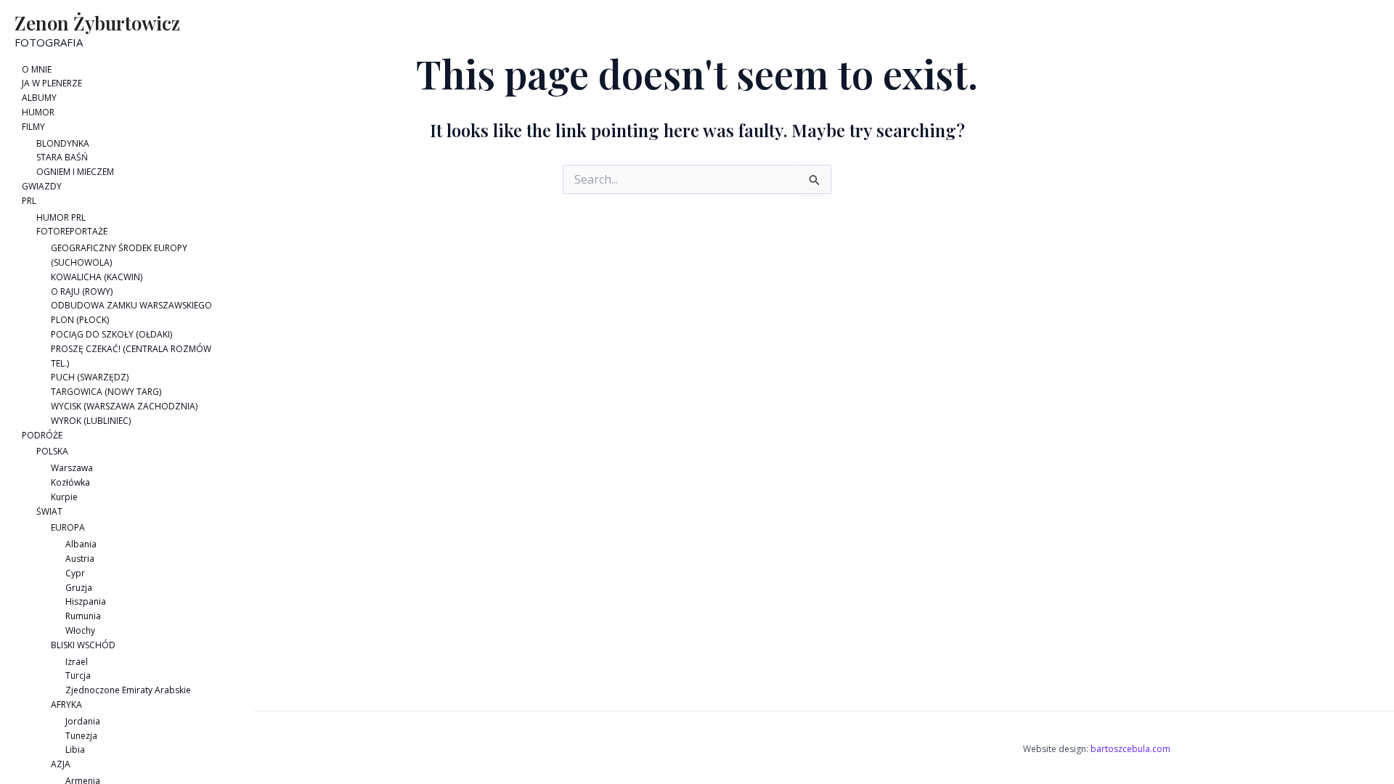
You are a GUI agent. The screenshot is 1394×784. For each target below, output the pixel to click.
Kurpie (64, 497)
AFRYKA (66, 704)
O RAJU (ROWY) (82, 291)
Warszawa (72, 468)
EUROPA (68, 527)
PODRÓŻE (42, 435)
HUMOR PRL (61, 217)
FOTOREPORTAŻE (71, 231)
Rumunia (83, 616)
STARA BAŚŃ (62, 157)
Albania (81, 544)
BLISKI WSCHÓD (83, 645)
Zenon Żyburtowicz (97, 23)
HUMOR (38, 112)
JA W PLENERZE (52, 83)
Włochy (80, 630)
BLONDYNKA (62, 143)
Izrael (76, 662)
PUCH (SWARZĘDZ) (90, 377)
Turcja (78, 675)
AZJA (60, 764)
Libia (75, 749)
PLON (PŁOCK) (80, 320)
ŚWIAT (49, 511)
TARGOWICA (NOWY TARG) (106, 391)
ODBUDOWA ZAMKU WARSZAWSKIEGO (131, 305)
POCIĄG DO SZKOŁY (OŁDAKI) (111, 334)
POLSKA (52, 451)
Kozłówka (70, 482)
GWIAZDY (42, 186)
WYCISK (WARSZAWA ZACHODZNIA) (124, 406)
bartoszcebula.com (1130, 749)
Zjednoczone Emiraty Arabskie (128, 690)
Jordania (82, 721)
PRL (29, 201)
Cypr (75, 573)
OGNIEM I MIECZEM (75, 172)
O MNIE (37, 69)
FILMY (33, 127)
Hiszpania (85, 601)
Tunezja (81, 736)
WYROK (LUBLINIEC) (91, 421)
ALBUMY (39, 97)
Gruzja (78, 587)
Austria (79, 558)
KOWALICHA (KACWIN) (96, 277)
